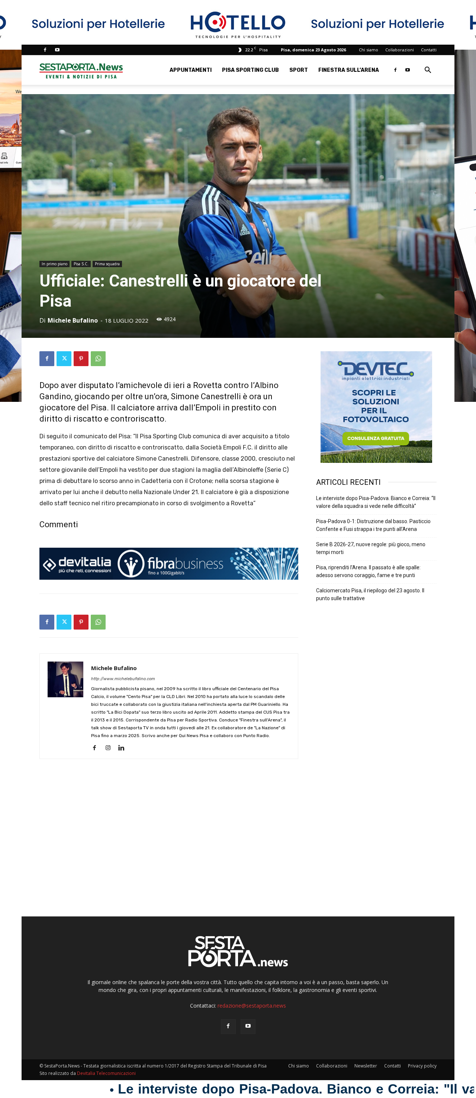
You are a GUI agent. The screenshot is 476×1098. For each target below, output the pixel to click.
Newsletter (365, 1066)
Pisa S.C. (81, 263)
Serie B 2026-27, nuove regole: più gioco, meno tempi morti (370, 548)
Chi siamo (368, 49)
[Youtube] (57, 50)
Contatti (429, 49)
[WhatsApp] (98, 358)
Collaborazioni (399, 49)
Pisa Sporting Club (250, 70)
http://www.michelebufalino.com (123, 678)
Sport (298, 70)
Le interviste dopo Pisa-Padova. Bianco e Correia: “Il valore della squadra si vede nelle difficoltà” (375, 502)
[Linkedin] (124, 748)
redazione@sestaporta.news (252, 1005)
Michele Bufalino (73, 320)
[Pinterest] (81, 358)
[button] (428, 70)
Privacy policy (422, 1066)
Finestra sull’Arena (348, 70)
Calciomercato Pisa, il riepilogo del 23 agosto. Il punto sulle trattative (370, 594)
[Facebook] (45, 50)
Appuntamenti (191, 70)
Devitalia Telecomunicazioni (106, 1073)
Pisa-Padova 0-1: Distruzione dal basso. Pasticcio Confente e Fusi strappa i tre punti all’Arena (373, 525)
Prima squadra (107, 263)
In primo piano (54, 263)
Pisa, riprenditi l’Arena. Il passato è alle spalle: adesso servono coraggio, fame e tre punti (368, 571)
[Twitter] (64, 358)
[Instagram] (110, 748)
